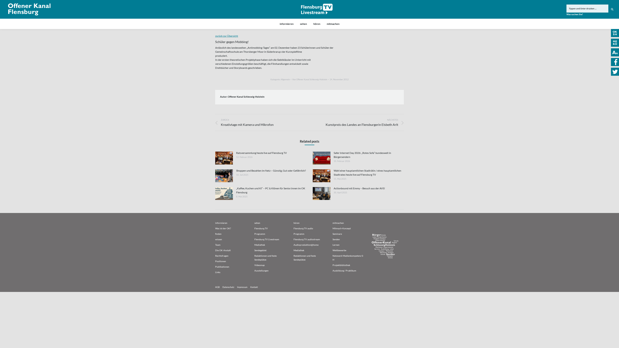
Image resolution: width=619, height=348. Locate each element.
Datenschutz (228, 287)
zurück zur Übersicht (226, 35)
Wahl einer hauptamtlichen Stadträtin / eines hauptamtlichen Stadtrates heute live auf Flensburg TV (367, 172)
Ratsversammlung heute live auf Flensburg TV (261, 152)
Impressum (242, 287)
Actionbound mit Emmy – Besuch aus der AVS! (359, 188)
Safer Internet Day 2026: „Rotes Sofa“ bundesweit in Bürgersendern (362, 154)
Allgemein (285, 79)
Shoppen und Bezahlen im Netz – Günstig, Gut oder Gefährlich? (271, 170)
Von (309, 79)
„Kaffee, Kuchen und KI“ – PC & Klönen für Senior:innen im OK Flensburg (270, 190)
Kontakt (254, 287)
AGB (217, 287)
